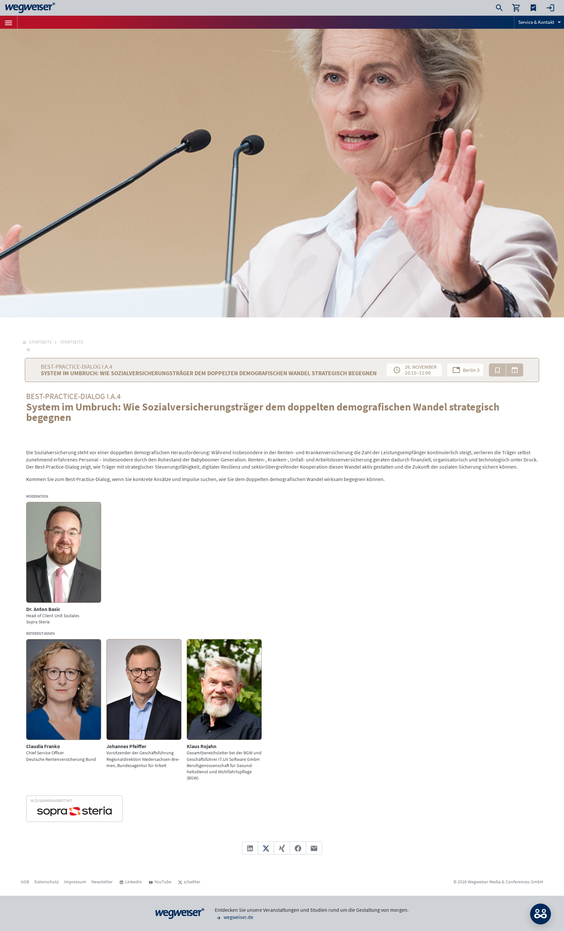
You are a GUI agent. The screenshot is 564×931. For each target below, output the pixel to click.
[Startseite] (28, 349)
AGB (25, 882)
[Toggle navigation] (8, 22)
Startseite (71, 342)
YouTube (162, 882)
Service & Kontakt (536, 22)
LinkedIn (133, 882)
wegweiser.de (238, 917)
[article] (63, 563)
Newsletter (102, 882)
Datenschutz (46, 882)
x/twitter (192, 882)
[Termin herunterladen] (514, 370)
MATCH (540, 914)
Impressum (75, 882)
